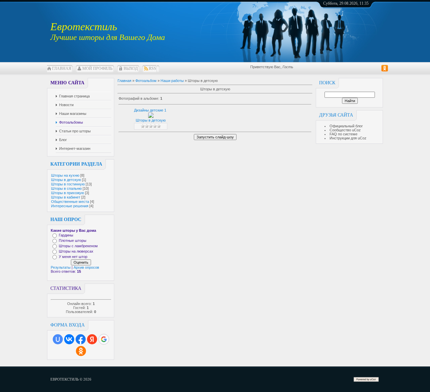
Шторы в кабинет (65, 197)
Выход (131, 68)
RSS (152, 68)
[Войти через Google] (103, 339)
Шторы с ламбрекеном (78, 246)
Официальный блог (346, 126)
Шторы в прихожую (67, 193)
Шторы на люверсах (76, 251)
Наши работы (172, 81)
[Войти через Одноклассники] (81, 351)
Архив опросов (86, 267)
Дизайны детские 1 (150, 110)
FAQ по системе (343, 134)
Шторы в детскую (66, 180)
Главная (61, 68)
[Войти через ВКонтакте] (69, 339)
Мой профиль (97, 68)
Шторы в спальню (66, 188)
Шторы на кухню (65, 175)
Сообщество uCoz (345, 130)
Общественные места (70, 202)
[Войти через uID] (58, 339)
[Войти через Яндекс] (92, 339)
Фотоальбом (146, 81)
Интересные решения (69, 206)
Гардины (66, 235)
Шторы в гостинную (68, 184)
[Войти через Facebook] (81, 339)
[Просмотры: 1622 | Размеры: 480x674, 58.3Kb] (151, 117)
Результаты (61, 267)
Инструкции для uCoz (348, 138)
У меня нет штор (73, 257)
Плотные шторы (72, 240)
